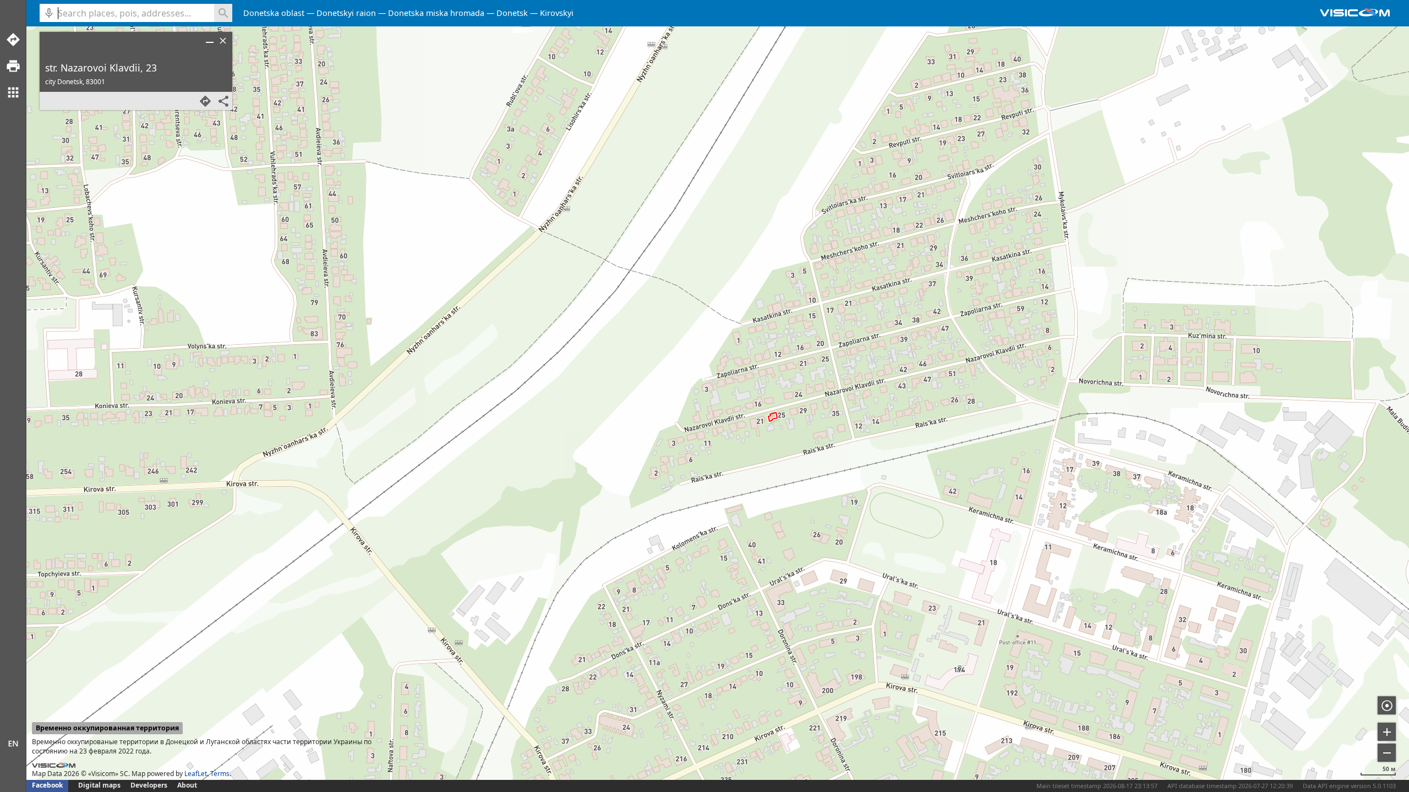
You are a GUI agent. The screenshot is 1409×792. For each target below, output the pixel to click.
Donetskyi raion (346, 13)
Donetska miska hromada (436, 13)
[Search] (223, 13)
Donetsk (512, 13)
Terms (220, 773)
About (187, 785)
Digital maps (100, 785)
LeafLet (195, 773)
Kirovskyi (557, 13)
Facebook (47, 785)
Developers (148, 785)
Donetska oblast (273, 13)
